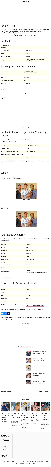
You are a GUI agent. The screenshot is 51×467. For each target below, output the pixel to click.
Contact (7, 448)
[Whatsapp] (30, 347)
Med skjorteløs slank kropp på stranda (10, 309)
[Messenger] (21, 347)
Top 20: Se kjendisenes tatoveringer (34, 415)
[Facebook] (19, 347)
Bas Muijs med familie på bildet (8, 177)
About (2, 448)
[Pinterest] (27, 347)
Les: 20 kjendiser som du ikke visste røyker (36, 272)
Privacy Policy (4, 449)
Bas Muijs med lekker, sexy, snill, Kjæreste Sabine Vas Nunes (16, 139)
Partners (3, 446)
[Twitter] (24, 347)
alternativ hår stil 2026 (6, 278)
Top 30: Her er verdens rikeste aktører (25, 415)
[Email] (32, 347)
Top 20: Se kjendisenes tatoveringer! (35, 305)
